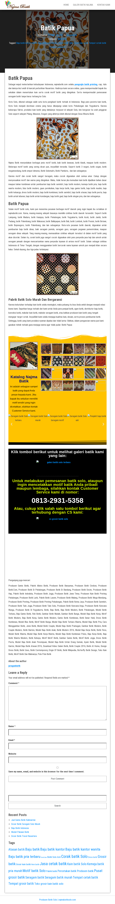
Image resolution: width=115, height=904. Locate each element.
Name (11, 726)
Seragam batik (34, 877)
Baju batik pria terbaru (48, 43)
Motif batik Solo (34, 871)
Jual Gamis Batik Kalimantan (23, 820)
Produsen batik (85, 871)
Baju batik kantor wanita (26, 43)
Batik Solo (62, 39)
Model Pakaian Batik (20, 832)
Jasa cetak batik (53, 863)
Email (11, 740)
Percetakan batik (67, 871)
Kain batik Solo (77, 864)
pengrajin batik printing (86, 84)
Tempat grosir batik (21, 884)
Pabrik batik (51, 871)
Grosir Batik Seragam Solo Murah (25, 824)
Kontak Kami (103, 4)
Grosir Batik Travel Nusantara (24, 836)
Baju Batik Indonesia (20, 828)
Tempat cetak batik (97, 43)
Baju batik (32, 849)
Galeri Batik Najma (83, 4)
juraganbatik (72, 35)
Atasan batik (16, 849)
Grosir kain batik (81, 43)
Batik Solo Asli (54, 857)
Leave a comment (57, 47)
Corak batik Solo (65, 43)
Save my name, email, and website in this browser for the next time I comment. (46, 771)
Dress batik (92, 857)
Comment (13, 683)
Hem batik (35, 864)
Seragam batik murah (58, 877)
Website (12, 754)
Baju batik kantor (52, 849)
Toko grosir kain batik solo (48, 883)
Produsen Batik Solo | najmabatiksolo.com (57, 899)
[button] (11, 424)
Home (66, 4)
